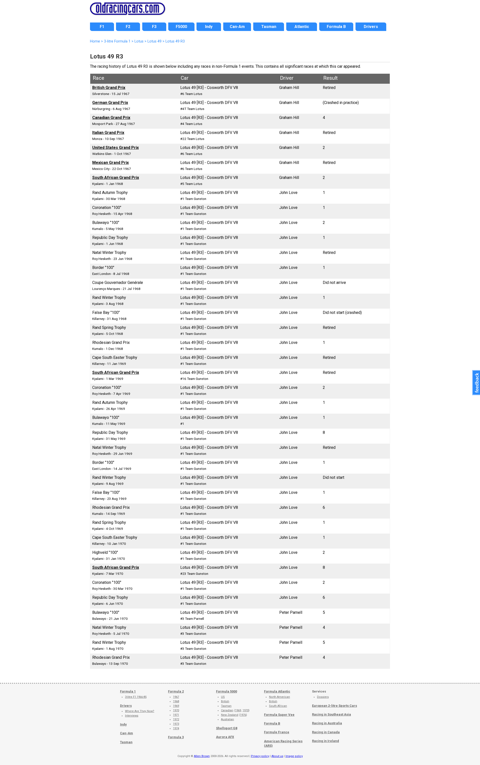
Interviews (131, 715)
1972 (176, 719)
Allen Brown (202, 756)
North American (279, 697)
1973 (176, 724)
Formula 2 (176, 691)
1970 (176, 710)
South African (278, 706)
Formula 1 (128, 691)
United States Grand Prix (115, 147)
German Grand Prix (110, 102)
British (225, 701)
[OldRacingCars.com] (127, 12)
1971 (176, 715)
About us (277, 756)
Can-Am (126, 733)
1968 (176, 701)
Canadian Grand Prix (111, 117)
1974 (176, 728)
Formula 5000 (226, 691)
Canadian (227, 710)
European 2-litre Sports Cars (334, 706)
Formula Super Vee (279, 715)
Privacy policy (260, 756)
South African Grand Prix (115, 177)
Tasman (126, 742)
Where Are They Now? (139, 711)
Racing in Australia (327, 723)
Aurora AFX (225, 737)
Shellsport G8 (226, 728)
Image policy (294, 756)
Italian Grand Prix (108, 132)
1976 (243, 715)
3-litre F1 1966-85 (135, 697)
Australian (227, 719)
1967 (176, 697)
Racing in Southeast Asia (331, 714)
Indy (123, 724)
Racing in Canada (326, 732)
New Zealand (229, 715)
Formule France (276, 732)
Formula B (272, 723)
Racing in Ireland (325, 741)
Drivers (126, 706)
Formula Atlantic (277, 691)
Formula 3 (176, 737)
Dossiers (323, 697)
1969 (176, 706)
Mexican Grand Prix (110, 162)
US (223, 697)
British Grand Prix (108, 87)
